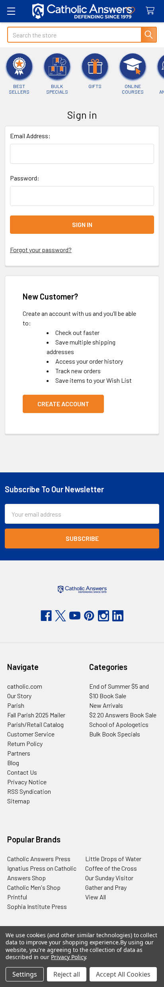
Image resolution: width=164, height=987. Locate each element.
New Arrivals (106, 705)
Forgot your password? (41, 249)
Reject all (66, 974)
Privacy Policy (68, 957)
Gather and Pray (106, 887)
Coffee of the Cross (111, 868)
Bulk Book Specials (114, 734)
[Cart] (152, 11)
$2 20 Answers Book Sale (122, 715)
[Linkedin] (118, 616)
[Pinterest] (89, 616)
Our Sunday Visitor (109, 877)
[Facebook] (46, 616)
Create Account (63, 403)
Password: (24, 178)
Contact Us (22, 772)
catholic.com (24, 686)
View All (95, 897)
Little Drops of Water (113, 858)
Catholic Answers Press (38, 858)
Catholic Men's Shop (34, 887)
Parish (15, 705)
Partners (18, 753)
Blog (13, 762)
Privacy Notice (27, 781)
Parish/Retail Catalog (35, 724)
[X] (60, 616)
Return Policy (25, 743)
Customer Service (31, 734)
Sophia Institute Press (37, 906)
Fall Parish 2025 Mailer (36, 715)
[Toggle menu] (11, 11)
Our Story (19, 695)
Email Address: (30, 135)
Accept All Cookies (123, 974)
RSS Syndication (29, 791)
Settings (24, 974)
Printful (17, 897)
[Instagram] (103, 616)
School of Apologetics (118, 724)
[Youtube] (75, 616)
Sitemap (18, 801)
